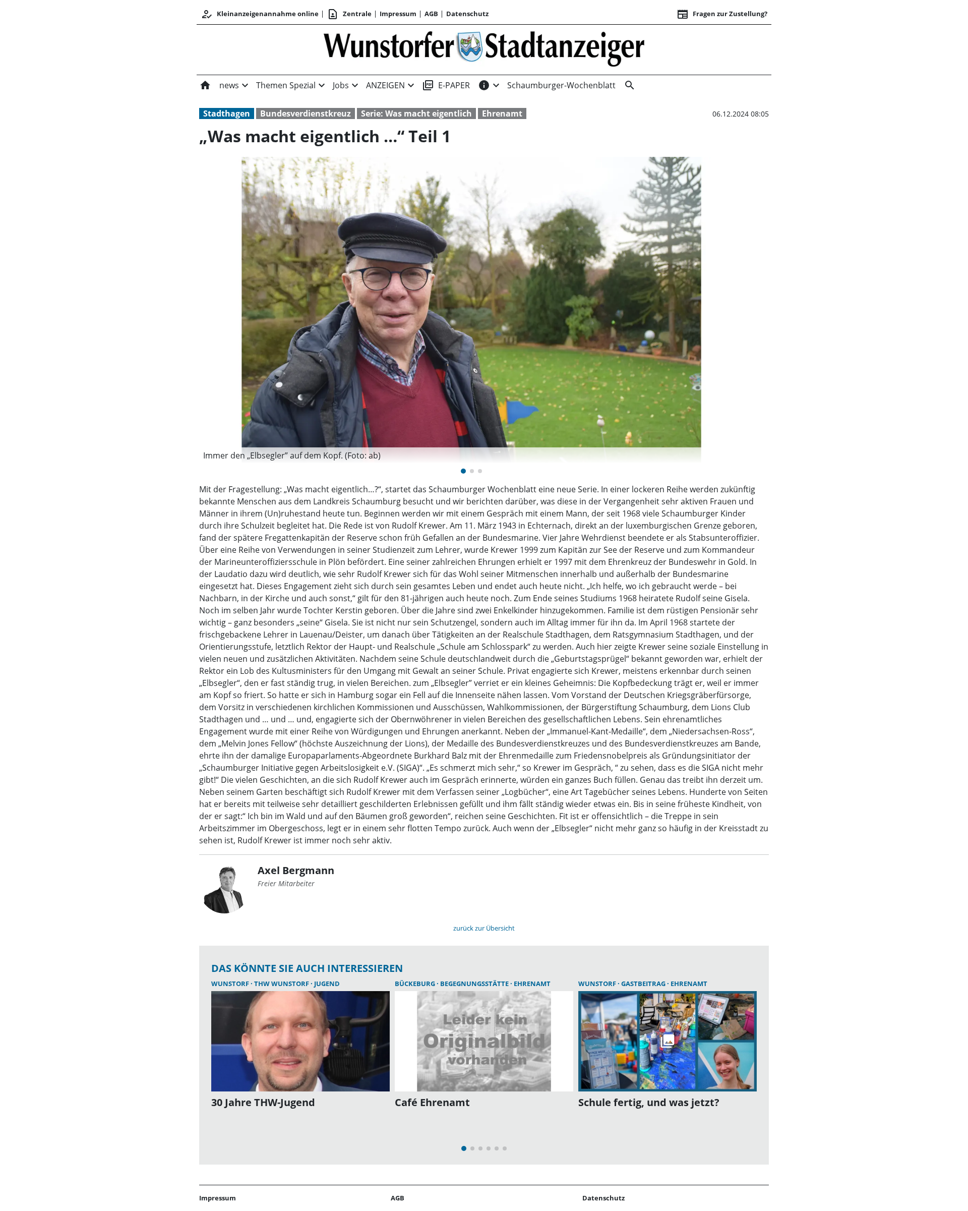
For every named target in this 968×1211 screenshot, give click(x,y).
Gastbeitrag (644, 983)
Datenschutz (467, 13)
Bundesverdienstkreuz (305, 113)
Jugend (327, 983)
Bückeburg (416, 983)
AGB (431, 13)
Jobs (341, 85)
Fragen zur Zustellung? (722, 14)
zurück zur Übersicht (484, 928)
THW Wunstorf (282, 983)
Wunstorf (231, 983)
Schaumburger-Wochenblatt (561, 85)
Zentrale (349, 14)
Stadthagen (226, 113)
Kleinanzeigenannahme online (260, 14)
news (229, 85)
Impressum (398, 13)
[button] (471, 455)
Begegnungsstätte (475, 983)
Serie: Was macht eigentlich (416, 113)
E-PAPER (446, 85)
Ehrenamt (502, 113)
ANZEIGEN (385, 85)
